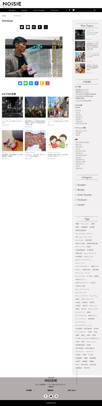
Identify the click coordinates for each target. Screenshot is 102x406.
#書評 (94, 335)
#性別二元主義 (80, 243)
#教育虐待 (91, 319)
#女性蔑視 (79, 256)
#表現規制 (95, 269)
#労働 (88, 345)
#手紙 (77, 341)
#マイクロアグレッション (84, 325)
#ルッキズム (79, 240)
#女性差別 (93, 364)
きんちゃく (79, 168)
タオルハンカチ (80, 161)
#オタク (78, 269)
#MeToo (85, 305)
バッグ (78, 166)
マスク (78, 135)
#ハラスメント (80, 351)
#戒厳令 (91, 361)
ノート (78, 148)
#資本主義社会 (90, 348)
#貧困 (88, 312)
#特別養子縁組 (80, 345)
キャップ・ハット (81, 130)
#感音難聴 (79, 358)
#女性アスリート (81, 279)
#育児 (83, 341)
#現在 (88, 335)
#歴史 (77, 227)
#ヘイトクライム (81, 322)
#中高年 (96, 328)
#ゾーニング (79, 273)
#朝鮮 (77, 335)
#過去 (83, 335)
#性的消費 (88, 240)
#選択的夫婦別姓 (81, 230)
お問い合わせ (72, 390)
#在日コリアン (92, 315)
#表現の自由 (86, 269)
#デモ (77, 364)
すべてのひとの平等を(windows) (86, 94)
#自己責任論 (79, 348)
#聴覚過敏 (93, 358)
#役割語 (96, 276)
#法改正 (78, 305)
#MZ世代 (87, 368)
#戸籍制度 (90, 250)
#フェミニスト (91, 341)
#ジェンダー (85, 224)
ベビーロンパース (81, 123)
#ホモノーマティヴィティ (84, 260)
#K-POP (83, 309)
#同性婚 (92, 227)
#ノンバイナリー (81, 319)
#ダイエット (93, 305)
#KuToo (93, 283)
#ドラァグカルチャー (82, 266)
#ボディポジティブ (87, 299)
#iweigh (78, 302)
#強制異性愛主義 (92, 243)
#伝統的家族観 (80, 250)
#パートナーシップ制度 (83, 247)
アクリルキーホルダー (83, 142)
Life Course (39, 10)
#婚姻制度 (84, 227)
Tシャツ (78, 110)
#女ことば (79, 237)
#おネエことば (88, 256)
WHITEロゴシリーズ (82, 91)
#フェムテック (80, 312)
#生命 (95, 332)
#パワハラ (90, 351)
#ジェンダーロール (90, 253)
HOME (4, 15)
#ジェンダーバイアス (82, 289)
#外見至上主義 (80, 286)
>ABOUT (51, 386)
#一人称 (89, 276)
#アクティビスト (93, 309)
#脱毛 (77, 299)
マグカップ (79, 153)
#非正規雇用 (88, 328)
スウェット (79, 116)
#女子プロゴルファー (82, 283)
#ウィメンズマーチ (82, 296)
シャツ (78, 112)
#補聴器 (84, 361)
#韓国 (77, 309)
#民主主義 (84, 364)
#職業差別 (79, 368)
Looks (81, 205)
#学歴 (84, 355)
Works (24, 10)
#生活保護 (79, 328)
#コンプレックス (81, 292)
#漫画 (93, 224)
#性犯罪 (91, 302)
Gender (12, 10)
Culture (54, 10)
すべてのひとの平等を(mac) (84, 96)
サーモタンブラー (81, 155)
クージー (78, 157)
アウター (78, 119)
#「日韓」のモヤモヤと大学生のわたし (88, 338)
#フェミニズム (80, 276)
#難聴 (86, 358)
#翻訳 (77, 224)
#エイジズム (93, 296)
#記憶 (90, 332)
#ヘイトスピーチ (81, 315)
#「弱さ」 (91, 355)
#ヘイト (87, 273)
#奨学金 (78, 355)
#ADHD (78, 361)
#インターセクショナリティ (84, 233)
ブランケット (80, 164)
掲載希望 (49, 390)
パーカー (78, 114)
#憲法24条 (79, 253)
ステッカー (79, 146)
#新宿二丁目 (95, 266)
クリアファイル (80, 151)
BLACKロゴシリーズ (82, 89)
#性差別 (84, 302)
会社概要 (29, 390)
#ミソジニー (88, 237)
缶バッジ (78, 144)
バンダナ (78, 132)
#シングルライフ (81, 332)
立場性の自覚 (80, 98)
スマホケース (80, 159)
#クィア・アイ (80, 263)
